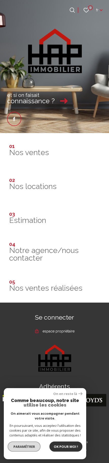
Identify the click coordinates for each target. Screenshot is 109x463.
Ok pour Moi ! (66, 446)
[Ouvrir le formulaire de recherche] (72, 10)
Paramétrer (24, 446)
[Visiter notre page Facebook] (14, 119)
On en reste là (65, 394)
